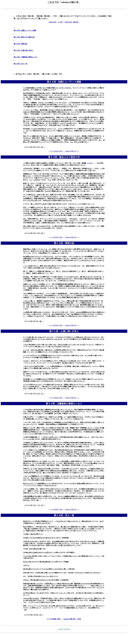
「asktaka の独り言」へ (71, 151)
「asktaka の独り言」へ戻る (71, 619)
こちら (90, 163)
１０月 (60, 22)
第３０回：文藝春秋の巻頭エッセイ (26, 57)
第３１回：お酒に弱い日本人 (23, 50)
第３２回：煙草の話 (20, 44)
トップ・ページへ (64, 629)
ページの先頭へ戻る (55, 151)
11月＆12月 (52, 22)
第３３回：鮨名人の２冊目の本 (24, 37)
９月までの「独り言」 (71, 22)
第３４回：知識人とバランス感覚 (25, 30)
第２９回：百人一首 (20, 63)
